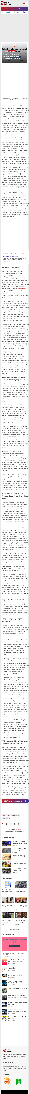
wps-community (22, 288)
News (8, 815)
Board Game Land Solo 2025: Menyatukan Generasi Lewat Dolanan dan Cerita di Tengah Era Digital (19, 863)
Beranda (5, 51)
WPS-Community (15, 815)
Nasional (9, 8)
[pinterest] (20, 14)
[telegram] (24, 14)
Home (3, 8)
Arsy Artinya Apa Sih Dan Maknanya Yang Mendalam (17, 967)
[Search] (20, 3)
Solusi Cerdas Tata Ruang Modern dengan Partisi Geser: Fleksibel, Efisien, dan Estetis (19, 856)
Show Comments (14, 929)
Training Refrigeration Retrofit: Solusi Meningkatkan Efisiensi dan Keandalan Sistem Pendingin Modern (17, 989)
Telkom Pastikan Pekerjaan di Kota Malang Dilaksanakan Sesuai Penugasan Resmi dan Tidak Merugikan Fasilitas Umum (19, 849)
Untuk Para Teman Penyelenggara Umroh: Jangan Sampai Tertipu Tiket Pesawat (7, 921)
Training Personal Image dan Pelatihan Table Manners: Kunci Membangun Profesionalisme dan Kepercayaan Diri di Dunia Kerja (16, 982)
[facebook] (4, 14)
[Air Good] (9, 12)
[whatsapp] (12, 14)
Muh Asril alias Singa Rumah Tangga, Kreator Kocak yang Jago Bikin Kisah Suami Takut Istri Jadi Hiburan (7, 906)
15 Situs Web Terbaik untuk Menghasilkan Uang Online (15, 974)
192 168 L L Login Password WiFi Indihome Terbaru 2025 (13, 954)
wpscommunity (6, 418)
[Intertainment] (17, 12)
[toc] (27, 329)
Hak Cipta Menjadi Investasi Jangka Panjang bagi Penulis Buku (20, 921)
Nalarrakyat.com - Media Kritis (18, 1092)
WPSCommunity (12, 51)
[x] (8, 14)
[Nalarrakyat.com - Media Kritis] (6, 3)
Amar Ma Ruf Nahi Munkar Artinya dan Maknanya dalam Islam (16, 960)
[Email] (16, 14)
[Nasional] (3, 12)
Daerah (15, 8)
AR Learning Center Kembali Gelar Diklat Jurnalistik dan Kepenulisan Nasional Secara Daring (19, 842)
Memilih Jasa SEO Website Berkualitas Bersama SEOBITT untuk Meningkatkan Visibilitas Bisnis (7, 890)
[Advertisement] (14, 28)
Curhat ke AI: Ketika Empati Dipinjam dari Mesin (17, 1003)
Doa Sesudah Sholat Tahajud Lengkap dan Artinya (17, 1017)
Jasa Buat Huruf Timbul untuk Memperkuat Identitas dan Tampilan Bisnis (17, 1010)
